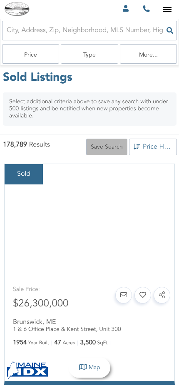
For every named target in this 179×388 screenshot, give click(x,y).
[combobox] (7, 31)
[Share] (162, 295)
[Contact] (123, 295)
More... (148, 55)
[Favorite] (142, 295)
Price (30, 55)
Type (89, 55)
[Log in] (125, 9)
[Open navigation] (167, 9)
